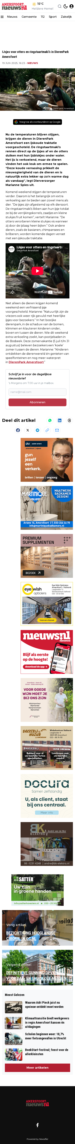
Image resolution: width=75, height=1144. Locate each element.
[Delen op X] (27, 430)
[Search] (60, 6)
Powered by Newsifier (37, 1139)
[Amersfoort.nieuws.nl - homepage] (14, 6)
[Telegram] (37, 430)
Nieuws (12, 16)
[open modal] (71, 6)
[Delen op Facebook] (17, 430)
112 (43, 16)
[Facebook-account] (37, 1125)
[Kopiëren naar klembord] (47, 430)
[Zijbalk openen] (2, 17)
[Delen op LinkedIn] (59, 420)
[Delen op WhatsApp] (49, 420)
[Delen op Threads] (69, 420)
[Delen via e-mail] (57, 430)
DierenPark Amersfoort (26, 362)
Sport (53, 16)
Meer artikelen (37, 1067)
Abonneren (37, 402)
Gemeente (29, 16)
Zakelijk (66, 16)
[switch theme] (65, 6)
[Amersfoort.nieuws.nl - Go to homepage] (37, 1103)
